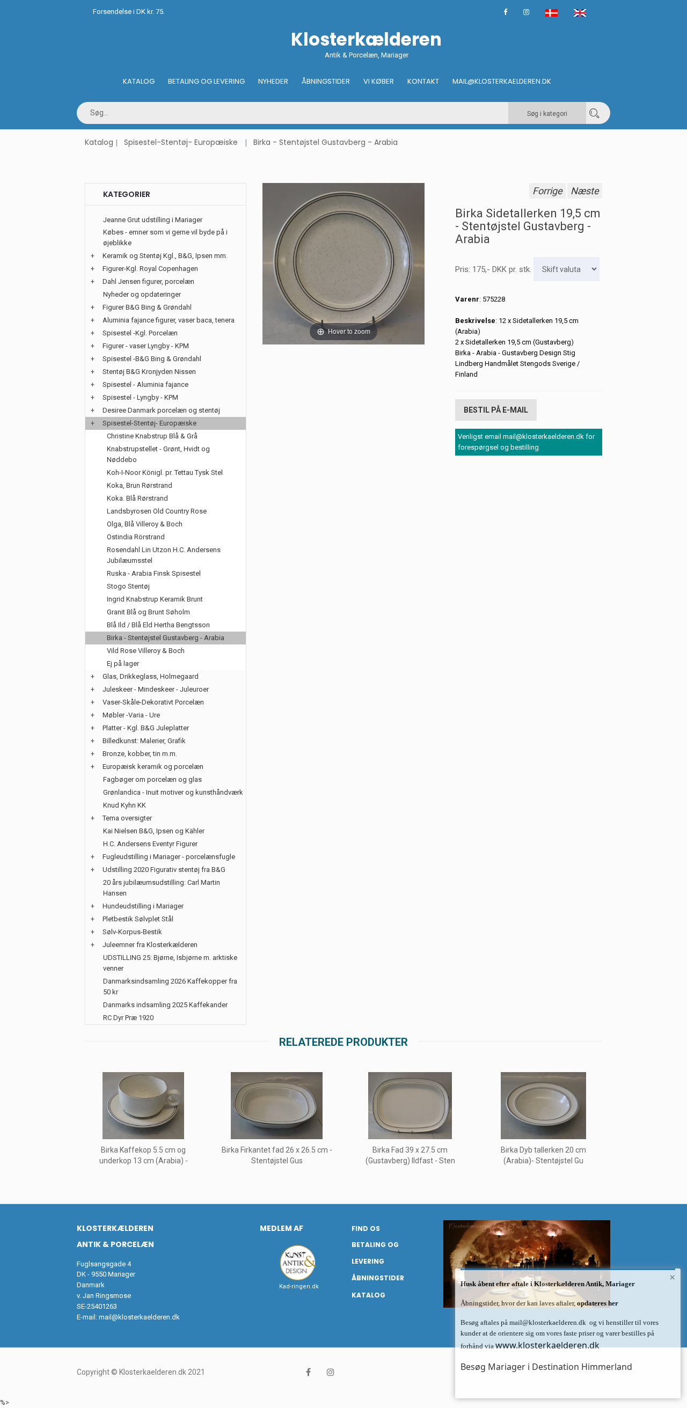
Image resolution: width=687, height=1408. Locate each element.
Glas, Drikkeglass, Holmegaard (151, 676)
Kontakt (423, 81)
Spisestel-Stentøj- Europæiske (181, 142)
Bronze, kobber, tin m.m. (140, 754)
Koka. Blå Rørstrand (137, 498)
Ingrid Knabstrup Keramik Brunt (155, 599)
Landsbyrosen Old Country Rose (157, 511)
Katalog (139, 81)
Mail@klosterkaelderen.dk (501, 81)
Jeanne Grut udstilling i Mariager (152, 220)
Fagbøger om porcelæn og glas (152, 779)
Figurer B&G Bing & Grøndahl (147, 307)
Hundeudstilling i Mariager (143, 906)
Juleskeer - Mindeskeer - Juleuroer (156, 689)
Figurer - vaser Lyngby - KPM (146, 346)
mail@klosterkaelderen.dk (139, 1317)
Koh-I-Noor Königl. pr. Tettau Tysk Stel (165, 472)
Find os (366, 1228)
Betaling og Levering (206, 81)
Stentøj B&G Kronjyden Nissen (149, 372)
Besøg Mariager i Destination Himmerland (546, 1367)
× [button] (672, 1277)
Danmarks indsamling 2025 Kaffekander (165, 1005)
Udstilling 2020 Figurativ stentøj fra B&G (164, 870)
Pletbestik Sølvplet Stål (138, 919)
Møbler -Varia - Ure (131, 715)
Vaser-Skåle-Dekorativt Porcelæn (153, 702)
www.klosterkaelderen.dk (547, 1345)
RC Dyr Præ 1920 (128, 1018)
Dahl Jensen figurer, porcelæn (148, 281)
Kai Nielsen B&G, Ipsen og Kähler (153, 831)
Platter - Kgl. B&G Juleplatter (146, 728)
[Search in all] (594, 113)
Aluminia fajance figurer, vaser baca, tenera (169, 320)
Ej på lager (123, 663)
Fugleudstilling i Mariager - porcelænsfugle (169, 857)
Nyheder (273, 81)
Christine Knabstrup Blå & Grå (152, 436)
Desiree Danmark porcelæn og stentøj (161, 410)
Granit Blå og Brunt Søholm (148, 612)
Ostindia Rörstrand (136, 537)
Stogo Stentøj (128, 586)
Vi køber (378, 81)
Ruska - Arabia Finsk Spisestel (154, 573)
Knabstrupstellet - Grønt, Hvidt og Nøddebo (158, 454)
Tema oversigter (127, 818)
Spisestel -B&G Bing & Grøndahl (152, 359)
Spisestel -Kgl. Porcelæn (140, 333)
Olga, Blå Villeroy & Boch (144, 524)
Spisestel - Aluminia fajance (145, 384)
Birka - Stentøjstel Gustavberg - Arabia (325, 142)
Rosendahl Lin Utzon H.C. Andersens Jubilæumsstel (164, 555)
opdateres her (596, 1303)
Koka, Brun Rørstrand (139, 485)
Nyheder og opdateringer (142, 294)
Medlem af (281, 1228)
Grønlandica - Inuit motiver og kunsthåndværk (173, 792)
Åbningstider (326, 81)
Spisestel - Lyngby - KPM (140, 397)
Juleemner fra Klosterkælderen (150, 945)
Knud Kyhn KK (124, 805)
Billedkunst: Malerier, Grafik (144, 741)
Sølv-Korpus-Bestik (132, 932)
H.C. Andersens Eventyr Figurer (150, 844)
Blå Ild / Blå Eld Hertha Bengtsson (158, 625)
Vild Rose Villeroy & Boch (146, 651)
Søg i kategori (547, 114)
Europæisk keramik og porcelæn (153, 766)
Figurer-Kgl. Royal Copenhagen (150, 269)
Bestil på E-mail (496, 410)
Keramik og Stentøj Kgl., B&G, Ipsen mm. (165, 256)
